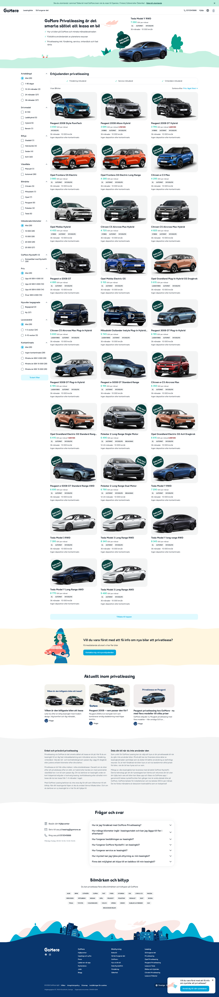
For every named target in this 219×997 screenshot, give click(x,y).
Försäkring (115, 969)
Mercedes (70, 898)
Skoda (150, 898)
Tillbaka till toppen (124, 617)
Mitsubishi (81, 898)
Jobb (80, 969)
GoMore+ (114, 959)
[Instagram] (50, 954)
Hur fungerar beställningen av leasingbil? (113, 839)
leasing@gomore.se (71, 829)
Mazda (149, 893)
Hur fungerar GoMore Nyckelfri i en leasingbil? (116, 844)
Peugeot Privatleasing (153, 963)
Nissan (92, 898)
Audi (68, 893)
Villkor (63, 985)
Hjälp (201, 10)
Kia (130, 893)
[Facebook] (45, 954)
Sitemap (84, 985)
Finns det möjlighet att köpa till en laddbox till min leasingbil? (123, 861)
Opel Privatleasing (151, 959)
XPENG (113, 903)
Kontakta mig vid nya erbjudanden (100, 652)
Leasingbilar (28, 10)
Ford (111, 893)
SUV (148, 903)
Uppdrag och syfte (84, 956)
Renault (132, 898)
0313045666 (65, 835)
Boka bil (114, 953)
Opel (101, 898)
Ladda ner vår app (84, 963)
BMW (76, 893)
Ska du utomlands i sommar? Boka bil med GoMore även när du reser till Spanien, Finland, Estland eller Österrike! (107, 3)
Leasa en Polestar (151, 976)
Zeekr (122, 903)
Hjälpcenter (64, 823)
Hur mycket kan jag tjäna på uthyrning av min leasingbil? (121, 856)
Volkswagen (92, 903)
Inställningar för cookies (98, 985)
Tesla (71, 903)
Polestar (121, 898)
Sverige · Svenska (165, 985)
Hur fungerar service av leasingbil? (109, 850)
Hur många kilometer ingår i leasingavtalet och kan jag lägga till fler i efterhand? (127, 832)
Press (80, 959)
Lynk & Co (139, 893)
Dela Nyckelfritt (117, 966)
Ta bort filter (35, 377)
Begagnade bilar (109, 908)
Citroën (86, 893)
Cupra (95, 893)
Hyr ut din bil (116, 963)
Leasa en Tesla (150, 966)
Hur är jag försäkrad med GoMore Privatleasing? (116, 825)
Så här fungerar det (118, 956)
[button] (215, 3)
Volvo (104, 903)
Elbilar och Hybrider (152, 969)
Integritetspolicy (73, 985)
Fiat (103, 893)
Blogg (80, 973)
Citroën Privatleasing (152, 973)
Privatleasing (149, 956)
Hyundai (121, 893)
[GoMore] (11, 10)
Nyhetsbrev (82, 966)
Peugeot (110, 898)
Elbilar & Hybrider (136, 903)
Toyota (80, 903)
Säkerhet (114, 973)
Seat (141, 898)
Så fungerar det (42, 10)
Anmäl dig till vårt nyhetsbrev (194, 989)
